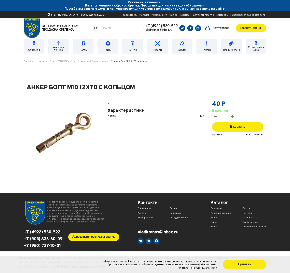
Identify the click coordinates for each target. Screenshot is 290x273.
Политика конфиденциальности (197, 268)
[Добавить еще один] (232, 116)
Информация (159, 15)
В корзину (237, 127)
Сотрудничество (203, 15)
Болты (83, 50)
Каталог (144, 15)
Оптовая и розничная (61, 28)
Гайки (108, 50)
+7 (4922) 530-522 (161, 26)
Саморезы (34, 50)
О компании (130, 15)
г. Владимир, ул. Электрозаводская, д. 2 (77, 15)
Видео (173, 15)
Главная (28, 61)
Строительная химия (256, 49)
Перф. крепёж (231, 50)
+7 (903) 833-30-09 (43, 239)
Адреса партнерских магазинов (93, 237)
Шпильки (206, 50)
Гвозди (157, 50)
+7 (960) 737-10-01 (42, 246)
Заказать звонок (251, 28)
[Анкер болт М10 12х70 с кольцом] (62, 134)
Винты (133, 50)
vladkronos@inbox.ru (158, 30)
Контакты (222, 15)
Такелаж (182, 50)
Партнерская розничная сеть (247, 15)
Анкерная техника (58, 49)
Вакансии (185, 15)
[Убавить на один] (215, 116)
